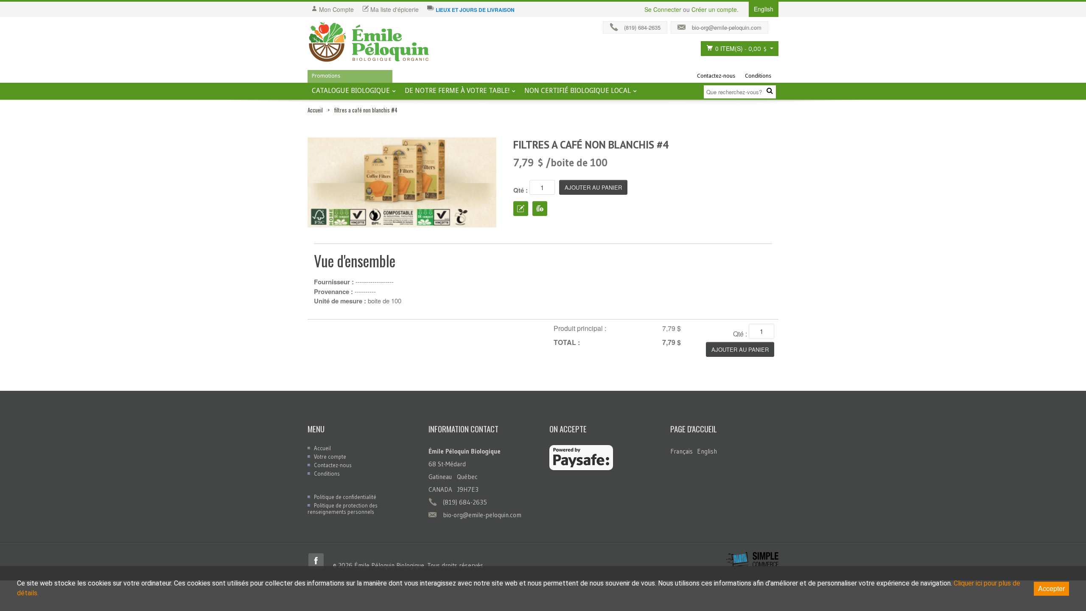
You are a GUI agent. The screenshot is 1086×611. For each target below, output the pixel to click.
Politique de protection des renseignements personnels (343, 508)
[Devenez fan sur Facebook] (775, 25)
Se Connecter (662, 9)
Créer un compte (714, 9)
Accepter (1051, 588)
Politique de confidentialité (345, 496)
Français (681, 451)
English (707, 451)
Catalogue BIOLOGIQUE (351, 91)
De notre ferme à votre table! (457, 91)
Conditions (758, 76)
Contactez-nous (716, 76)
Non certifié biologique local (577, 91)
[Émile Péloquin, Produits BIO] (369, 42)
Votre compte (330, 456)
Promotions (326, 76)
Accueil (315, 110)
